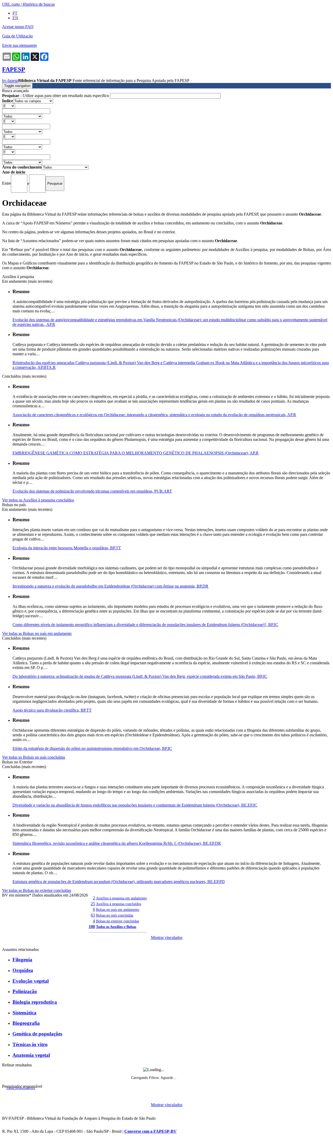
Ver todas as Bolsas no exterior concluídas (36, 890)
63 (93, 915)
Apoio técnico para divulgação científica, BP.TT (52, 710)
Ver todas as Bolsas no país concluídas (33, 757)
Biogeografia (26, 1023)
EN (15, 18)
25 (93, 903)
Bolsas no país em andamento (117, 909)
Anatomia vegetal (31, 1055)
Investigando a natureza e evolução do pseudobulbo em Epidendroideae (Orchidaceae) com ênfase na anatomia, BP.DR (110, 586)
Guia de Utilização (17, 36)
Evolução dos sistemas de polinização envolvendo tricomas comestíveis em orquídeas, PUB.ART (92, 491)
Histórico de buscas (39, 4)
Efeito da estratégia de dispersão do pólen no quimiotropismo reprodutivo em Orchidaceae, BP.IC (92, 748)
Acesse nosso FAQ (18, 26)
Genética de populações (37, 1033)
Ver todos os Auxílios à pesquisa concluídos (38, 500)
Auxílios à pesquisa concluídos (118, 904)
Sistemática (24, 1012)
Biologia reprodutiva (34, 1002)
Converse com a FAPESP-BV (150, 1131)
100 (92, 926)
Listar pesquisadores (21, 1088)
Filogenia (22, 959)
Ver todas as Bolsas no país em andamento (37, 633)
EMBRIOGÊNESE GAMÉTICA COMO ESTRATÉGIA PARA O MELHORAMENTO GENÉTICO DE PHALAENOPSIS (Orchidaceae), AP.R (135, 453)
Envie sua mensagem (19, 45)
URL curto (11, 4)
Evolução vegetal (30, 981)
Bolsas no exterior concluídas (117, 921)
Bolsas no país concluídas (114, 915)
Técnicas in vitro (30, 1044)
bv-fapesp (10, 80)
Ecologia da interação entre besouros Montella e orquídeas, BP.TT (66, 548)
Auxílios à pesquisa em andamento (121, 898)
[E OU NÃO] (8, 106)
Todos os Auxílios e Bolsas (116, 927)
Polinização (24, 991)
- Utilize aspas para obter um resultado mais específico (56, 95)
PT (14, 13)
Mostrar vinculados (166, 937)
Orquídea (22, 970)
